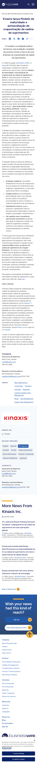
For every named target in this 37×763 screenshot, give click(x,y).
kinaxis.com (21, 327)
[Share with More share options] (31, 38)
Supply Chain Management (23, 402)
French (13, 450)
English (5, 446)
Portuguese (23, 446)
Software (17, 389)
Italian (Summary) (25, 450)
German (6, 450)
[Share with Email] (22, 38)
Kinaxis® (5, 65)
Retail (16, 399)
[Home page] (10, 4)
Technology (18, 386)
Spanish (13, 446)
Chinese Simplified (10, 458)
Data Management (26, 399)
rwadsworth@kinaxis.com (11, 376)
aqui (23, 279)
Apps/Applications (20, 383)
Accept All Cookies (18, 759)
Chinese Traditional (25, 454)
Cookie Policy (6, 748)
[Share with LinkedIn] (9, 38)
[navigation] (33, 4)
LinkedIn (7, 330)
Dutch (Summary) (9, 454)
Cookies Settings (18, 753)
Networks (26, 389)
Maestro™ (28, 303)
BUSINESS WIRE (23, 63)
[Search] (28, 4)
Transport (28, 386)
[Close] (34, 740)
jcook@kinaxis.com (9, 362)
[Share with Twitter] (14, 38)
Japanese (23, 458)
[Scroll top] (29, 634)
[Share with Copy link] (27, 38)
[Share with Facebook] (18, 38)
